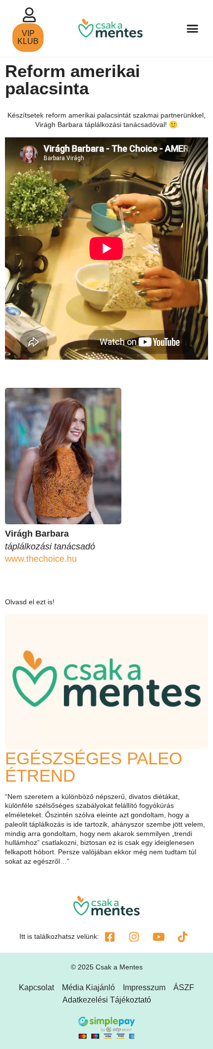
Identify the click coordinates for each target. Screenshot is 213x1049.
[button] (192, 28)
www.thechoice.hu (41, 559)
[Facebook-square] (110, 937)
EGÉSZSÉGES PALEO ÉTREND (93, 767)
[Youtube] (158, 937)
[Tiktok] (183, 937)
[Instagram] (134, 937)
